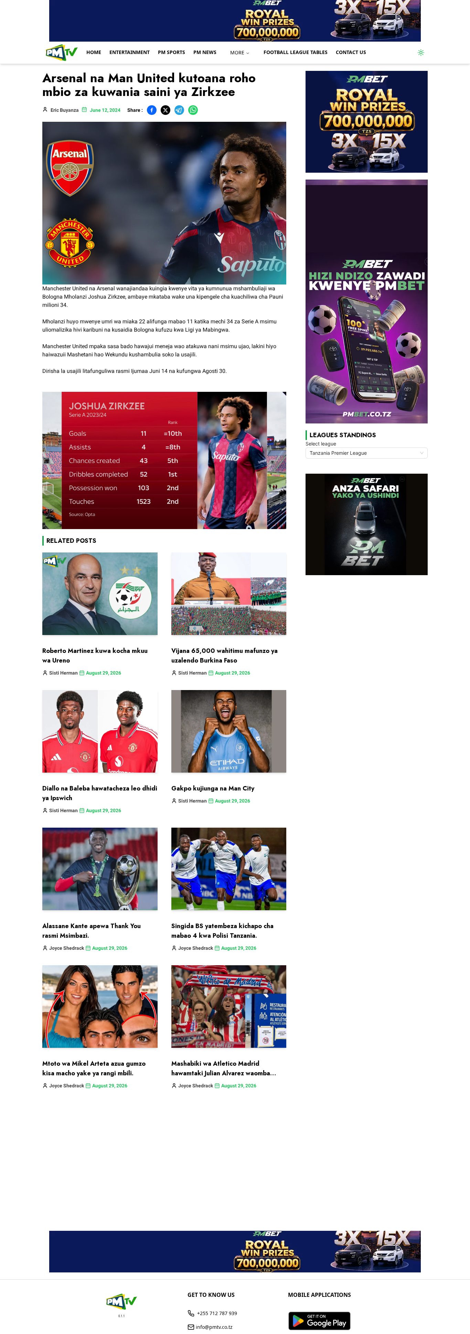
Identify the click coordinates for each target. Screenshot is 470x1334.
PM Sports (171, 52)
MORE (237, 52)
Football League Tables (296, 52)
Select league (321, 444)
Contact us (351, 52)
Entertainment (129, 52)
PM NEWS (204, 52)
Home (93, 52)
